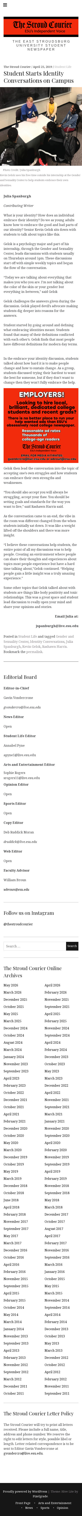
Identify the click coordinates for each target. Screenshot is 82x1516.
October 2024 (14, 1035)
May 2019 (11, 1171)
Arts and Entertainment (54, 1503)
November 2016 (57, 1250)
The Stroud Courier (17, 67)
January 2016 (55, 1272)
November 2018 (57, 1186)
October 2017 (55, 1221)
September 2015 (16, 1286)
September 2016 (57, 1257)
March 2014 (12, 1322)
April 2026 (52, 985)
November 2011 (57, 1386)
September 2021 (57, 1107)
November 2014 (57, 1300)
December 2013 (56, 1329)
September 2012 (16, 1372)
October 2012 (55, 1365)
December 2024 (15, 1028)
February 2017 (56, 1243)
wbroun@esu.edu (16, 889)
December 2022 (56, 1085)
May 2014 (11, 1314)
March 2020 (12, 1150)
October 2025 (14, 1006)
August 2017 (54, 1229)
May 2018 (52, 1200)
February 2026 (56, 992)
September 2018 (57, 1193)
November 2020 (57, 1128)
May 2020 (11, 1143)
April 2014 (52, 1314)
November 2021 (57, 1100)
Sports (45, 1508)
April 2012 (52, 1372)
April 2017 (52, 1236)
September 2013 (16, 1343)
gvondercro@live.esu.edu (23, 1453)
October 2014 (14, 1307)
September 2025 (57, 1006)
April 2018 (11, 1207)
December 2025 (15, 999)
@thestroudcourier (18, 924)
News (29, 1508)
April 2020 (52, 1143)
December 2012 (56, 1357)
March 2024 (12, 1049)
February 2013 (15, 1357)
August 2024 (13, 1042)
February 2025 (56, 1021)
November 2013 (16, 1336)
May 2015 (52, 1286)
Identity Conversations (47, 641)
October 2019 (14, 1164)
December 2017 (56, 1214)
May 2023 (52, 1071)
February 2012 (56, 1379)
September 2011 (57, 1393)
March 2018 (53, 1207)
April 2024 (52, 1042)
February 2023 (15, 1085)
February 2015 (15, 1300)
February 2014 (56, 1322)
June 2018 (11, 1200)
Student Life (63, 67)
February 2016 (15, 1272)
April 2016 (11, 1264)
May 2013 (52, 1343)
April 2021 (11, 1114)
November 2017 (16, 1221)
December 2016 (15, 1250)
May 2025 (11, 1014)
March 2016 (53, 1264)
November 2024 (57, 1028)
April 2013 (11, 1350)
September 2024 (57, 1035)
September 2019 (57, 1164)
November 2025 (57, 999)
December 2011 (15, 1386)
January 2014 (14, 1329)
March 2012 (12, 1379)
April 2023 (11, 1078)
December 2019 (15, 1157)
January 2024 (14, 1057)
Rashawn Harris (54, 646)
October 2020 (14, 1135)
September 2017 (16, 1229)
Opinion (62, 1508)
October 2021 (14, 1107)
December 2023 (56, 1057)
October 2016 (14, 1257)
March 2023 (53, 1078)
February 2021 (15, 1121)
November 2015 (16, 1279)
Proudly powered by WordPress (25, 1491)
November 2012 (16, 1365)
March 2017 (12, 1243)
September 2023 (16, 1071)
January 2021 (55, 1121)
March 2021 (53, 1114)
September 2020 (57, 1135)
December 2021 (15, 1100)
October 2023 (55, 1064)
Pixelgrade (40, 1496)
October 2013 (55, 1336)
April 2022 (52, 1092)
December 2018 (15, 1186)
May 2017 (11, 1236)
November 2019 (57, 1157)
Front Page (23, 1503)
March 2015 (53, 1293)
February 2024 (56, 1049)
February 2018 (15, 1214)
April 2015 (11, 1293)
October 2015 (55, 1279)
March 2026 (12, 992)
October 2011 (14, 1393)
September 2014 (57, 1307)
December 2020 (15, 1128)
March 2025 (12, 1021)
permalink (34, 652)
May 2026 (11, 985)
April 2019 (52, 1171)
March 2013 (53, 1350)
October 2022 (14, 1092)
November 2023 (16, 1064)
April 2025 (52, 1014)
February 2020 (56, 1150)
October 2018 (14, 1193)
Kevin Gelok (31, 646)
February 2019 (56, 1178)
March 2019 (12, 1178)
